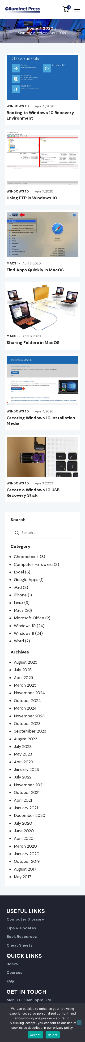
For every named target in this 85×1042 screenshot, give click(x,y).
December (29, 815)
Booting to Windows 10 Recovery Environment (40, 115)
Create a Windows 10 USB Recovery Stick (33, 492)
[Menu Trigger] (77, 9)
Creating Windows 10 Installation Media (41, 420)
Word (19, 641)
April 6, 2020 (31, 336)
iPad (18, 587)
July (23, 669)
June (24, 830)
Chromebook (26, 556)
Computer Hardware (33, 564)
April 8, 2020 (31, 263)
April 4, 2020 (44, 411)
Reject (53, 1035)
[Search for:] (42, 532)
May (23, 754)
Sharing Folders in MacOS (33, 342)
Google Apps (26, 579)
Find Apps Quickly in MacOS (35, 270)
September (30, 731)
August (25, 662)
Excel (19, 572)
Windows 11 (24, 633)
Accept (35, 1035)
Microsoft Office (29, 618)
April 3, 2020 (44, 483)
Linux (18, 602)
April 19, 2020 (45, 106)
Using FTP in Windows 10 (32, 198)
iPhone (20, 595)
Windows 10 (18, 106)
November (29, 692)
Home (32, 28)
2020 (48, 28)
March (25, 685)
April (23, 677)
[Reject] (79, 1022)
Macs (12, 263)
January (26, 769)
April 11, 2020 (44, 191)
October (27, 700)
